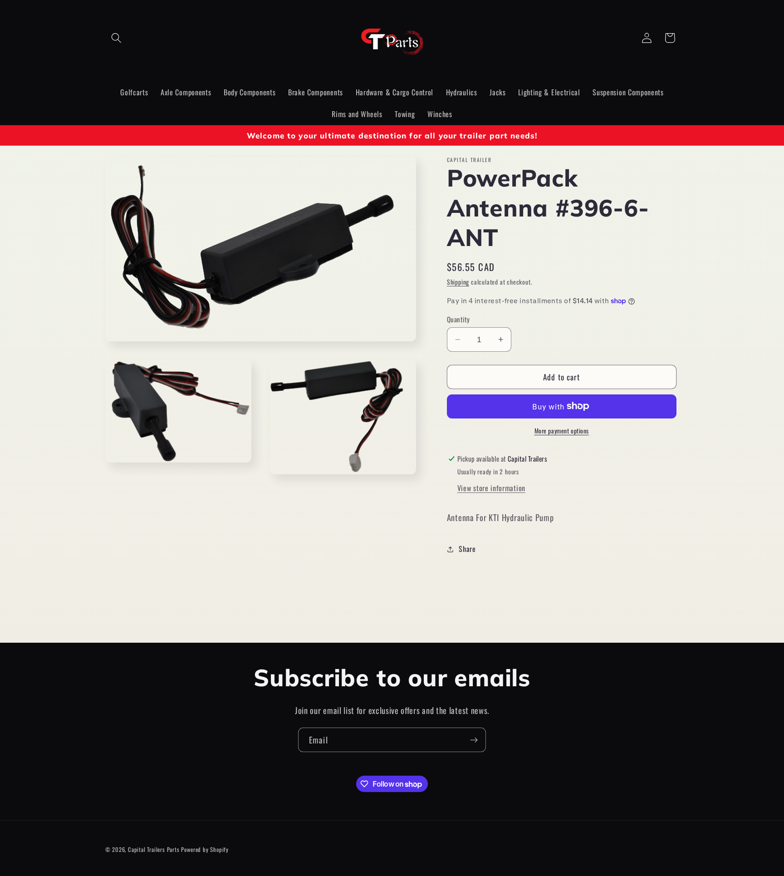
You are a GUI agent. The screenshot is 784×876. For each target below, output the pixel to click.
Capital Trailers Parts (154, 849)
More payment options (561, 431)
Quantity (458, 319)
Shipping (458, 281)
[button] (116, 37)
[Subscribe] (473, 740)
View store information (491, 487)
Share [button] (467, 548)
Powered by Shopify (205, 849)
